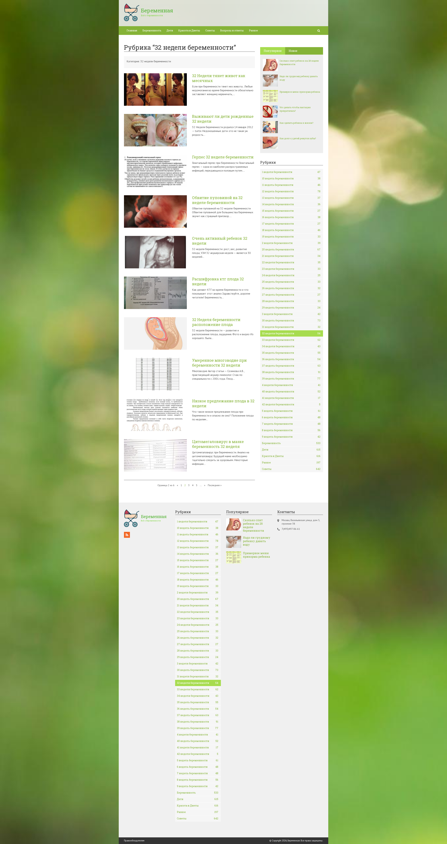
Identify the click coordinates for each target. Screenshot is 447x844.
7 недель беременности (291, 423)
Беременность (151, 30)
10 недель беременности (291, 178)
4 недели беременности (291, 385)
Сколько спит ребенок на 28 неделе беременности (299, 62)
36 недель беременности (291, 359)
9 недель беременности (291, 436)
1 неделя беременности (291, 172)
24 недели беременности (291, 275)
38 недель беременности (291, 372)
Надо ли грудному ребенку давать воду (299, 78)
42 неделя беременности (291, 404)
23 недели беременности (291, 268)
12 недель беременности (291, 191)
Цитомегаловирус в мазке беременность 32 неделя (218, 444)
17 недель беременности (291, 223)
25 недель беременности (291, 281)
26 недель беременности (291, 288)
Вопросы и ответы (232, 30)
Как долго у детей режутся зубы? (298, 138)
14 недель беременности (291, 204)
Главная (132, 30)
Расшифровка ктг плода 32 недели (218, 281)
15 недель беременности (291, 210)
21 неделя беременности (291, 256)
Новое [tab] (293, 51)
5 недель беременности (291, 410)
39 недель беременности (291, 378)
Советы (210, 30)
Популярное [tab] (273, 51)
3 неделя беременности (291, 314)
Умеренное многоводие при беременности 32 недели (219, 363)
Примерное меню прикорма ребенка (300, 91)
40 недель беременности (291, 391)
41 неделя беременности (291, 398)
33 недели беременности (291, 339)
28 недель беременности (291, 301)
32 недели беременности (291, 333)
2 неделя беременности (291, 243)
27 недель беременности (291, 294)
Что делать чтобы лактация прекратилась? (295, 109)
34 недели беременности (291, 346)
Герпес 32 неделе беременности (223, 157)
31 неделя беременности (291, 327)
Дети (170, 30)
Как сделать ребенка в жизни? (296, 122)
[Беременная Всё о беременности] (148, 20)
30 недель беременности (291, 320)
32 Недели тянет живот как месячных (218, 78)
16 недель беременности (291, 217)
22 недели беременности (291, 262)
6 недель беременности (291, 417)
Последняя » (215, 485)
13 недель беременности (291, 197)
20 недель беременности (291, 249)
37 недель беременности (291, 365)
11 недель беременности (291, 185)
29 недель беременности (291, 307)
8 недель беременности (291, 430)
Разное (253, 30)
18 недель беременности (291, 230)
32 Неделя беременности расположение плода (216, 322)
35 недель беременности (291, 352)
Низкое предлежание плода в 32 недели (223, 403)
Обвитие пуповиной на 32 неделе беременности (217, 200)
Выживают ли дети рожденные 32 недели (223, 119)
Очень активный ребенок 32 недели (219, 241)
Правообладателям (134, 840)
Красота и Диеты (189, 30)
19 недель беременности (291, 236)
